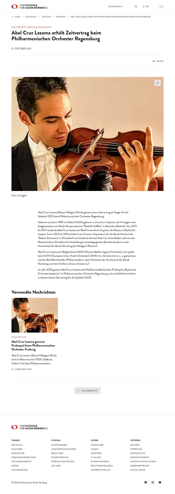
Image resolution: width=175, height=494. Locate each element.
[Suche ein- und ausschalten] (136, 6)
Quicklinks (115, 6)
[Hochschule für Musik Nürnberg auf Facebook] (145, 482)
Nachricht (61, 17)
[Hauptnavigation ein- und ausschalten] (161, 6)
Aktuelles (46, 17)
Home (17, 17)
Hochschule (31, 17)
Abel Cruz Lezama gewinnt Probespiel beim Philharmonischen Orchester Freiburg (33, 345)
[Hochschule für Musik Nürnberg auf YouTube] (160, 482)
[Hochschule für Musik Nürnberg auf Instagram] (152, 482)
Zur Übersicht (89, 390)
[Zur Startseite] (29, 6)
